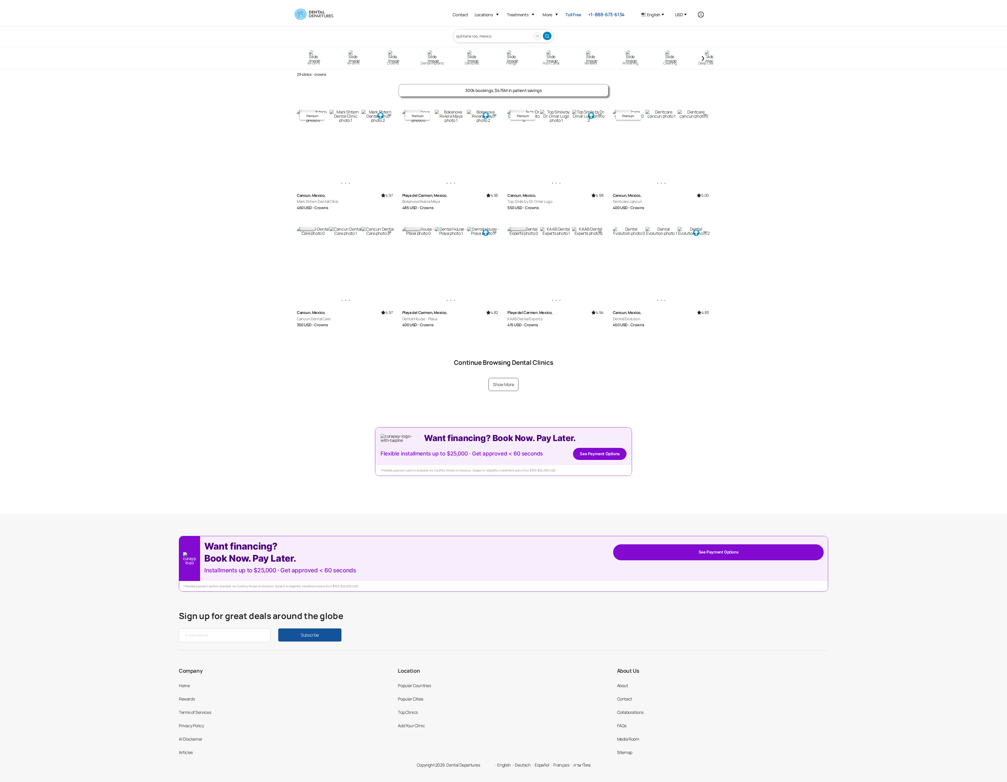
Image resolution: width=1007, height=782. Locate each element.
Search (547, 36)
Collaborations (630, 712)
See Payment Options (599, 453)
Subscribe (310, 635)
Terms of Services (195, 712)
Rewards (187, 699)
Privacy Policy (191, 726)
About (622, 685)
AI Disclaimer (190, 739)
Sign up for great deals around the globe (261, 616)
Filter (537, 36)
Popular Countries (414, 685)
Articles (186, 752)
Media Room (628, 739)
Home (184, 685)
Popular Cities (410, 699)
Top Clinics (408, 712)
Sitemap (624, 752)
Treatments (517, 15)
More (547, 15)
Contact (460, 15)
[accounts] (704, 14)
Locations (484, 15)
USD (679, 15)
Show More (503, 384)
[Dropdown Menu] (497, 15)
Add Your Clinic (411, 726)
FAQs (621, 726)
